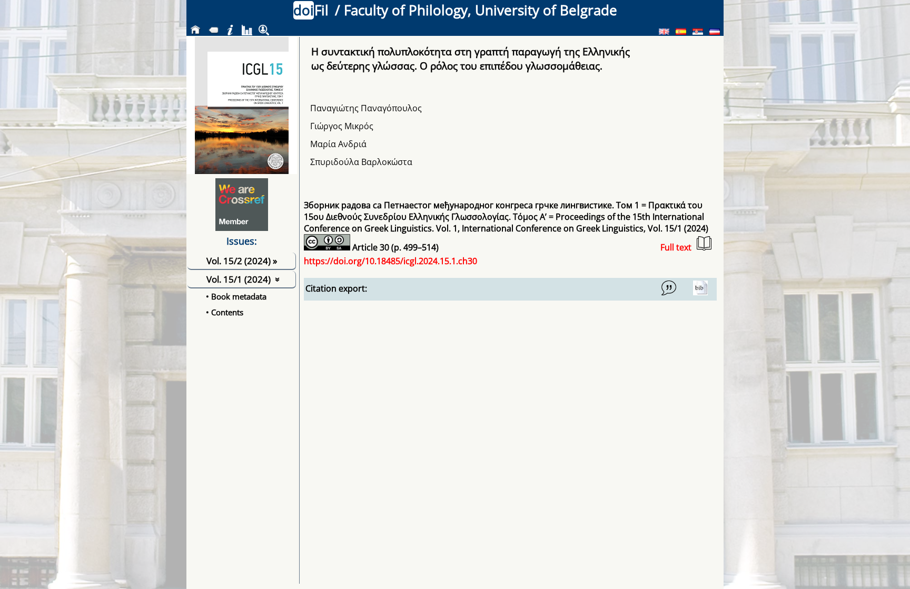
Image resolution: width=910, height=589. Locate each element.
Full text (675, 247)
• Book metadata (236, 296)
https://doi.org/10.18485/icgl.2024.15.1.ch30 (390, 261)
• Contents (224, 312)
